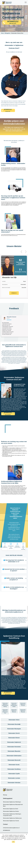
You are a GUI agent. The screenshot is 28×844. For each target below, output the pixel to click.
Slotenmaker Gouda (14, 764)
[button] (21, 252)
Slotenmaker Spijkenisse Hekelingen (12, 801)
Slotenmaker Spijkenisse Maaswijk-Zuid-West (13, 805)
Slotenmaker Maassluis (14, 751)
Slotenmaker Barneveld (14, 760)
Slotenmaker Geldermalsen (14, 755)
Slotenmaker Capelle (14, 773)
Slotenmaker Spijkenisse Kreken (11, 811)
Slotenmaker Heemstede (14, 746)
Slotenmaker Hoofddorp (14, 769)
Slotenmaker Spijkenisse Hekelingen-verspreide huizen (12, 814)
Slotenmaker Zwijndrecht (14, 742)
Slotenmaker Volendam (14, 782)
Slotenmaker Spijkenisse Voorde (11, 820)
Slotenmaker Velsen (14, 719)
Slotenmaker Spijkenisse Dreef (10, 808)
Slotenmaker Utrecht (14, 733)
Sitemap (5, 794)
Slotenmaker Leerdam (14, 778)
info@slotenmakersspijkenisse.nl (11, 827)
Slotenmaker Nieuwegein (14, 728)
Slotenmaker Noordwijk (14, 724)
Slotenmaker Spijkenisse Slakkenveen (12, 818)
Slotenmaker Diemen (14, 737)
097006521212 (14, 293)
